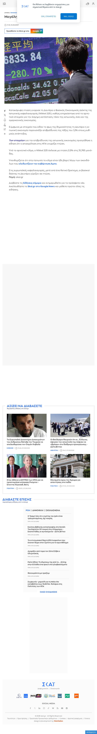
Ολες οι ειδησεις (48, 592)
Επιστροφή (90, 717)
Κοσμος (10, 448)
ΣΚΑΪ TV (19, 696)
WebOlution (58, 721)
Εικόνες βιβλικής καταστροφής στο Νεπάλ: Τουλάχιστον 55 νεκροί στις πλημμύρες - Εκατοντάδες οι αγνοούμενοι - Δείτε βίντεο (46, 529)
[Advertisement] (48, 385)
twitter (5, 115)
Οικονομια (14, 12)
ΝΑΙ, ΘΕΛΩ (69, 16)
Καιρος (88, 3)
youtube (62, 708)
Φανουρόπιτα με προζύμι (39, 573)
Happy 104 (76, 696)
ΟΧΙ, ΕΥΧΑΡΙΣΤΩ (48, 16)
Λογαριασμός (93, 3)
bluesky (53, 708)
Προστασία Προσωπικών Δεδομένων (43, 718)
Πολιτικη (10, 488)
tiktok (48, 708)
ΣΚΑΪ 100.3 (26, 696)
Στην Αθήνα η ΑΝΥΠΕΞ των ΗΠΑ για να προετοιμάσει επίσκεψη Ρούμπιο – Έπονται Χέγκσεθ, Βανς (25, 482)
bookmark (5, 129)
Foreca (87, 718)
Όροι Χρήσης (22, 718)
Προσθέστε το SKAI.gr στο (22, 31)
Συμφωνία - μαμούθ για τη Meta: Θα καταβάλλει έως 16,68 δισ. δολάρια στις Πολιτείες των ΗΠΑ (45, 584)
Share (4, 133)
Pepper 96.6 (60, 696)
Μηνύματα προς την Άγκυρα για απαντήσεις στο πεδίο (65, 481)
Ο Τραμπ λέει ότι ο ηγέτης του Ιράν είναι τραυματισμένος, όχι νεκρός (45, 517)
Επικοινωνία (55, 688)
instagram (44, 708)
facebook (5, 111)
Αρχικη (7, 12)
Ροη (28, 510)
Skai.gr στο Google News (41, 186)
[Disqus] (48, 229)
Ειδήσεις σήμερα (32, 183)
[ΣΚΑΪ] (48, 684)
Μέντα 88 (67, 696)
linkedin (39, 708)
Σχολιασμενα (53, 510)
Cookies (62, 718)
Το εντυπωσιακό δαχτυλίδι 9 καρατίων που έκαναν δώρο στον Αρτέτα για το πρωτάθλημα (48, 541)
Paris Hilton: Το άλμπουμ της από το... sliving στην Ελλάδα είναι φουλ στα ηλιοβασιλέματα (47, 563)
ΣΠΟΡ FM (36, 696)
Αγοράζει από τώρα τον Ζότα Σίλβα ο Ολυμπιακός (44, 552)
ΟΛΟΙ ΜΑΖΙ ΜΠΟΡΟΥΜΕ (48, 697)
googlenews (66, 708)
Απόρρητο (91, 732)
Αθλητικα (54, 450)
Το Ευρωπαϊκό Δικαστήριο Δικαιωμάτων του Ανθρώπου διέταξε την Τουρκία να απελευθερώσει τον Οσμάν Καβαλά (26, 442)
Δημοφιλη (37, 510)
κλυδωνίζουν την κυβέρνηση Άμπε (38, 164)
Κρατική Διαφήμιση (75, 718)
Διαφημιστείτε (43, 688)
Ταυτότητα (11, 718)
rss (57, 708)
